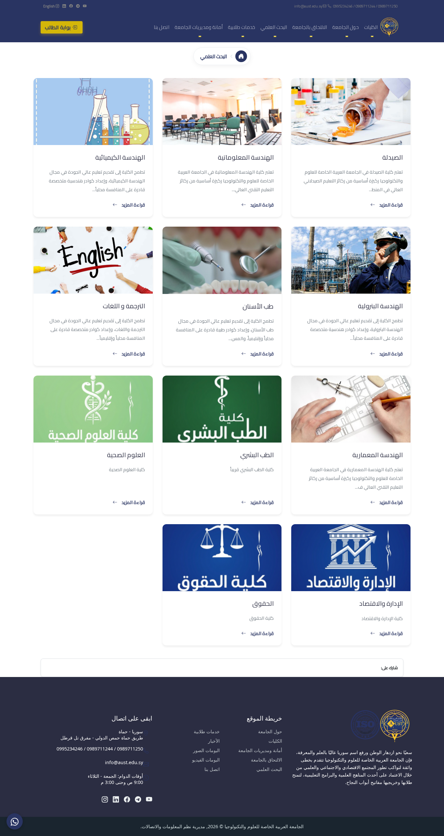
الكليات (275, 741)
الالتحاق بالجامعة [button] (309, 27)
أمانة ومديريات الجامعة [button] (199, 27)
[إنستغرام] (57, 6)
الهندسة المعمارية (377, 455)
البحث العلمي (269, 769)
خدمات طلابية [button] (241, 27)
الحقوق (263, 603)
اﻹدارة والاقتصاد (381, 603)
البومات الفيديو (206, 760)
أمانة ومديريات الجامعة (260, 750)
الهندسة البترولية (380, 306)
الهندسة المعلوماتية (246, 157)
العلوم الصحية (126, 455)
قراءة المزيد (391, 204)
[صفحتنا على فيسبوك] (71, 6)
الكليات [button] (371, 27)
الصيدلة (392, 157)
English (49, 6)
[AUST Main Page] (352, 726)
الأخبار (214, 741)
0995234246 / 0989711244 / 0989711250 (365, 6)
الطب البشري (257, 455)
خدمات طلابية (207, 731)
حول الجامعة (270, 731)
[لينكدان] (64, 6)
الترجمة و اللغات (124, 306)
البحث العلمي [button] (273, 27)
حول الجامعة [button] (345, 27)
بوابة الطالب (58, 27)
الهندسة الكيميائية (120, 157)
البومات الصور (206, 750)
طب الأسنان (258, 306)
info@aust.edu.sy (308, 6)
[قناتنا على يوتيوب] (84, 6)
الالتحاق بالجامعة (266, 760)
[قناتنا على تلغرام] (77, 6)
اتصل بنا (161, 27)
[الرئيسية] (241, 56)
